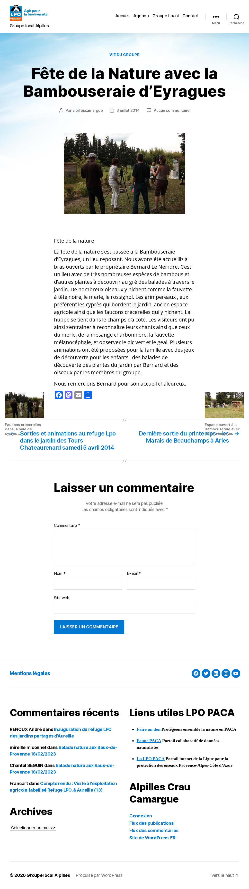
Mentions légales (30, 673)
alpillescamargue (87, 110)
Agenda (141, 15)
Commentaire (67, 525)
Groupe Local (165, 15)
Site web (61, 597)
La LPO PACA (151, 759)
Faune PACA (149, 741)
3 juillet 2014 (127, 110)
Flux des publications (151, 823)
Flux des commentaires (153, 830)
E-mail (134, 573)
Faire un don (148, 729)
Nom (60, 573)
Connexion (140, 815)
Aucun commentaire (172, 110)
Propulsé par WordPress (99, 875)
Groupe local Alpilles (48, 875)
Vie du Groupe (124, 55)
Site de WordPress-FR (152, 837)
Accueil (122, 15)
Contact (190, 15)
